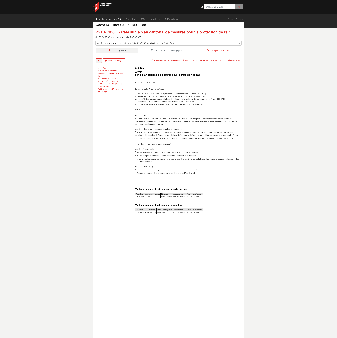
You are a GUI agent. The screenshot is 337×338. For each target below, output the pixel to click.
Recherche (118, 24)
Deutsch (230, 19)
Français (239, 19)
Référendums (171, 19)
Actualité (132, 24)
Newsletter (155, 19)
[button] (202, 6)
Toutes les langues (116, 60)
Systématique (102, 24)
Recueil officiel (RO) (135, 19)
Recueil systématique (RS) (109, 19)
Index (143, 24)
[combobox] (168, 43)
